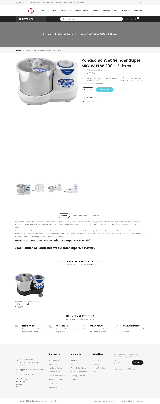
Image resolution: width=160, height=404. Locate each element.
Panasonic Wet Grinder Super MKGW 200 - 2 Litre (27, 303)
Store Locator (80, 3)
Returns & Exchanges (79, 372)
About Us (74, 360)
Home (42, 11)
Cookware (53, 383)
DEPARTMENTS (27, 19)
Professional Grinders (57, 376)
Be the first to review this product (94, 70)
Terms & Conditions (78, 368)
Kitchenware (53, 387)
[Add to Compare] (123, 89)
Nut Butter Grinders (56, 368)
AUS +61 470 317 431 (25, 3)
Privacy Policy (76, 379)
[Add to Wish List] (118, 89)
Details (64, 216)
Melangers (53, 364)
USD (141, 3)
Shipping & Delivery (78, 376)
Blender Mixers (54, 372)
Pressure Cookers (55, 379)
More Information (80, 216)
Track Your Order (66, 3)
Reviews (95, 216)
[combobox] (91, 19)
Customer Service (109, 401)
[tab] (64, 215)
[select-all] (92, 265)
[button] (20, 384)
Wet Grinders (54, 360)
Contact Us (75, 364)
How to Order (97, 401)
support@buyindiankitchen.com (47, 3)
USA (17, 387)
